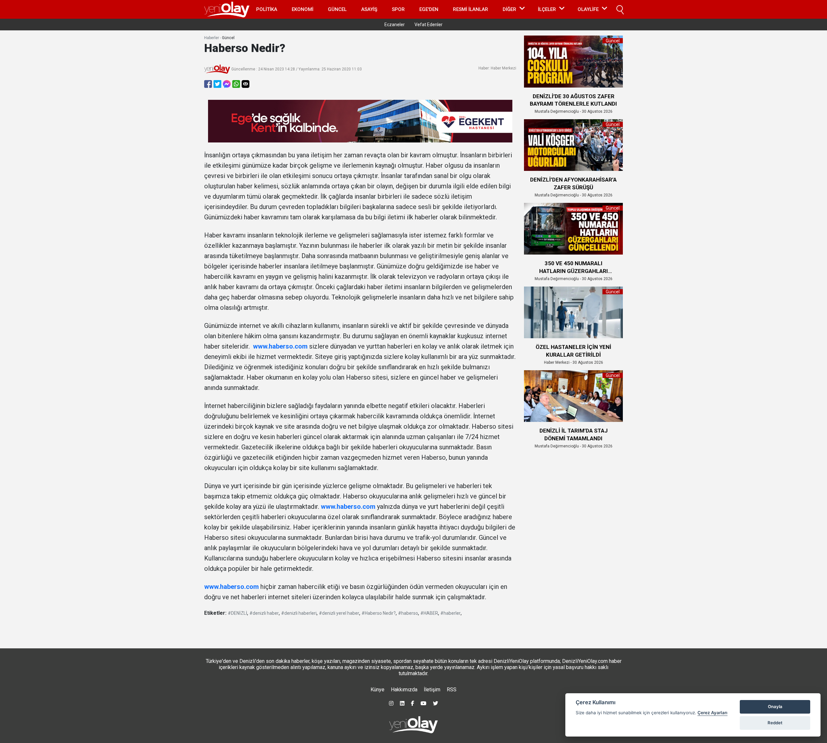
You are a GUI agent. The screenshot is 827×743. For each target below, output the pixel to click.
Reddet (775, 722)
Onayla (775, 706)
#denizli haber (264, 613)
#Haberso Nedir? (378, 613)
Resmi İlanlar (470, 9)
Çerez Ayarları (712, 712)
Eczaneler (394, 24)
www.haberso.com (280, 346)
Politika (266, 9)
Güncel (337, 9)
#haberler (450, 613)
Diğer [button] (509, 9)
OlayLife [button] (588, 9)
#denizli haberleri (299, 613)
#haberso (408, 613)
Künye (377, 689)
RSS (451, 689)
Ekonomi (302, 9)
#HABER (429, 613)
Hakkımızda (404, 689)
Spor (398, 9)
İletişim (432, 689)
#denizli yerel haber (339, 613)
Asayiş (369, 9)
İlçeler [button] (547, 9)
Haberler (211, 38)
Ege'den (428, 9)
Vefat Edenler (428, 24)
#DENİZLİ (237, 613)
